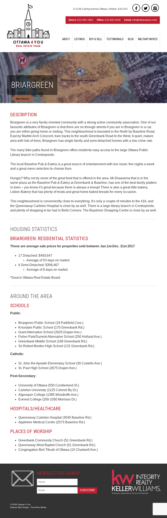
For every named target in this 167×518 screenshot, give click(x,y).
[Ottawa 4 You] (28, 25)
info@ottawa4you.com (144, 20)
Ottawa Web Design (19, 507)
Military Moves (148, 39)
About (66, 39)
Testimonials (115, 39)
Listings (79, 39)
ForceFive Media (38, 507)
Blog (131, 39)
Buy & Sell (95, 39)
